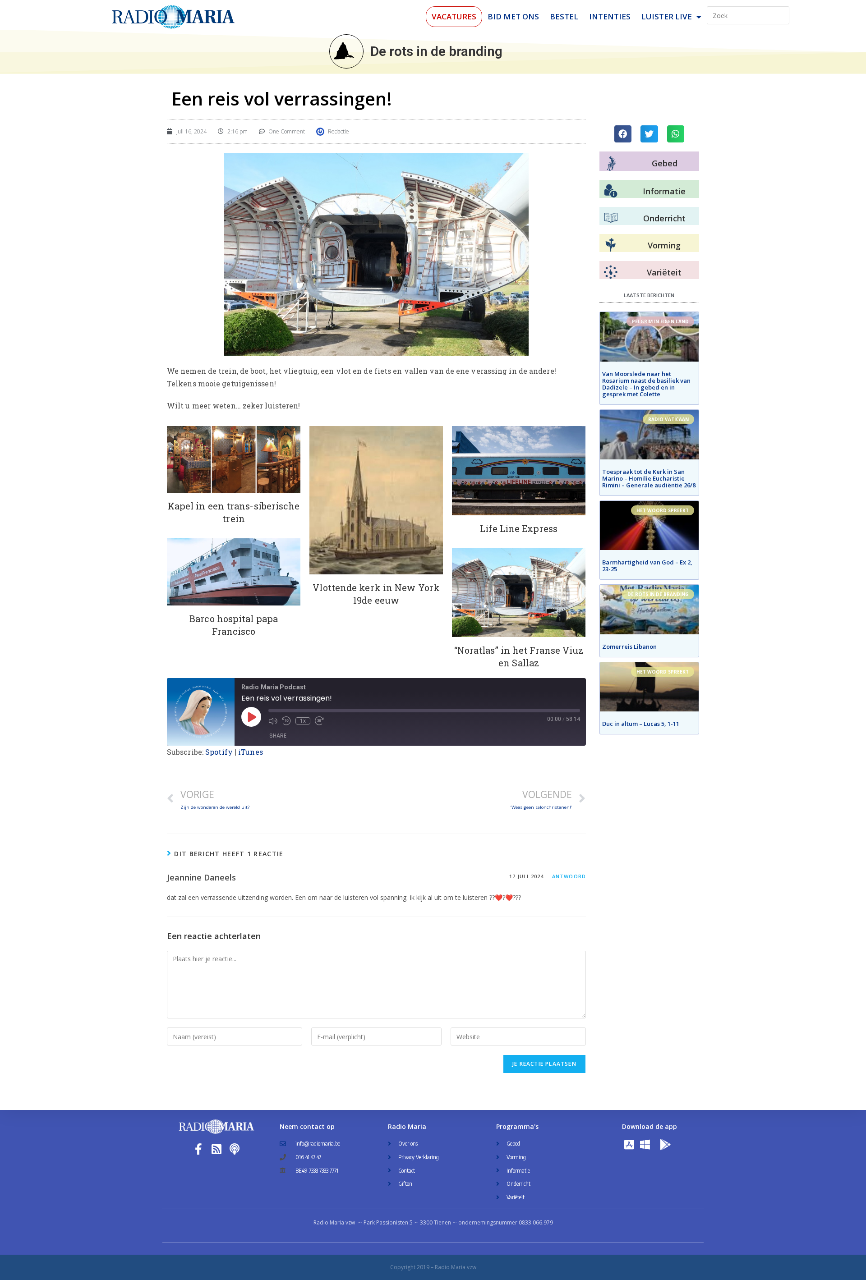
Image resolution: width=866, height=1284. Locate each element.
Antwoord (569, 876)
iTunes (250, 752)
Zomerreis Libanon (629, 646)
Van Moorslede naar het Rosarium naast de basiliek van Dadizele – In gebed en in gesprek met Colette (646, 384)
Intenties (610, 16)
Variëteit (664, 272)
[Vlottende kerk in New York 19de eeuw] (376, 500)
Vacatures (454, 16)
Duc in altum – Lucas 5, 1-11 (640, 724)
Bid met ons (513, 16)
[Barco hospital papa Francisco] (233, 571)
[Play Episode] (251, 717)
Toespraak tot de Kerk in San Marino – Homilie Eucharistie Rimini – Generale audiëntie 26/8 (649, 478)
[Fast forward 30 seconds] (319, 720)
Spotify (219, 752)
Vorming (664, 245)
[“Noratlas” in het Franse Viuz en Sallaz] (518, 592)
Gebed (664, 163)
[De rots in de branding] (346, 51)
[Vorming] (610, 245)
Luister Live (666, 16)
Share (277, 735)
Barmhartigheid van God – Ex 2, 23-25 (647, 565)
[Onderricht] (610, 218)
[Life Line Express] (518, 470)
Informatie (664, 191)
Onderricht (664, 218)
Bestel (564, 16)
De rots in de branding (436, 51)
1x (303, 721)
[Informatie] (610, 191)
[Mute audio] (272, 721)
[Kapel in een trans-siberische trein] (233, 459)
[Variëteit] (610, 272)
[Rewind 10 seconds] (286, 720)
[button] (622, 133)
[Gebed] (611, 163)
